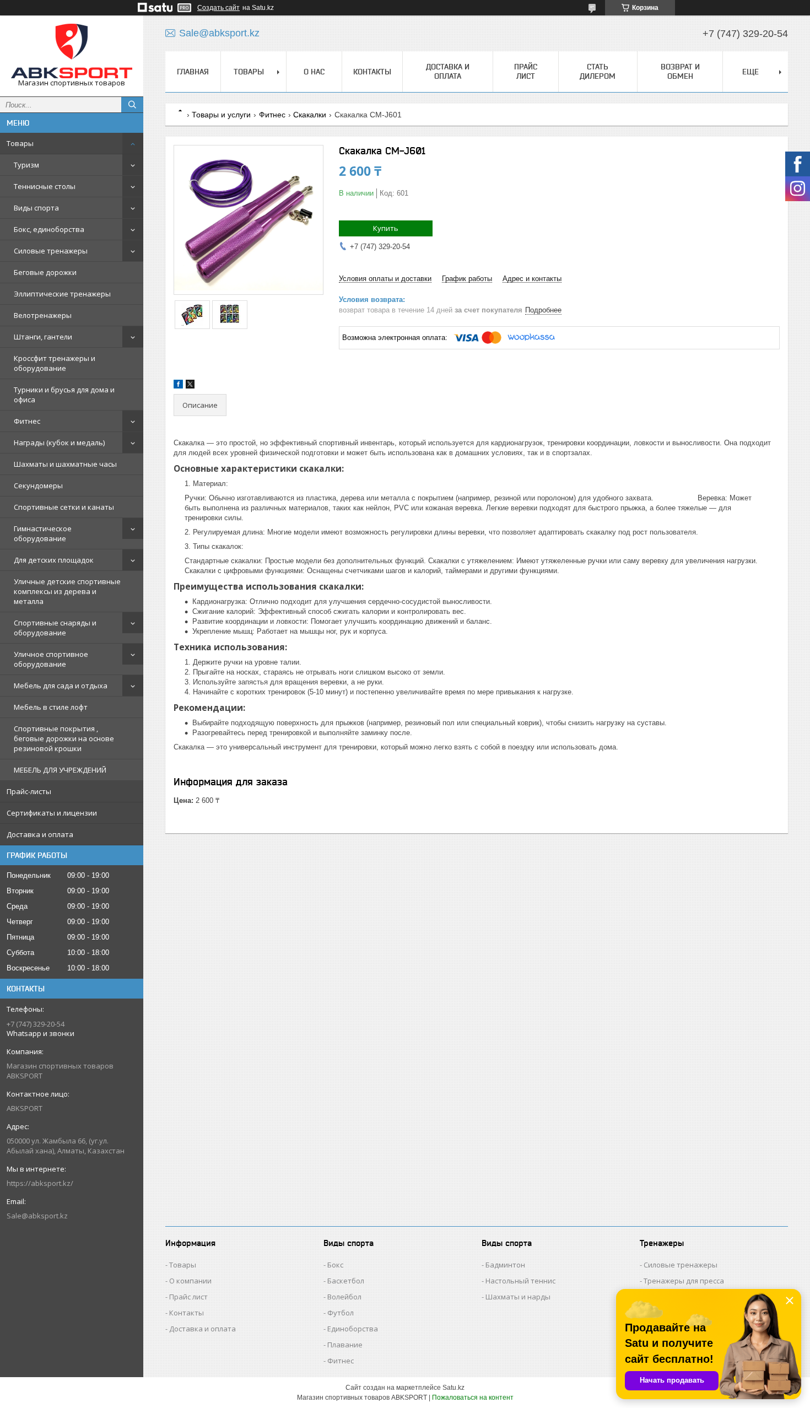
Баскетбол (345, 1281)
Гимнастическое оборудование (43, 533)
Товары (20, 143)
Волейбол (344, 1297)
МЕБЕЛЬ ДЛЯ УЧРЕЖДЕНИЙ (60, 770)
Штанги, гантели (43, 337)
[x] (190, 386)
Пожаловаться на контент (473, 1397)
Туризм (26, 165)
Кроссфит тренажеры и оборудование (54, 363)
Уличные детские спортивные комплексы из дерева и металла (67, 591)
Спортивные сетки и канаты (64, 507)
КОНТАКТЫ (372, 71)
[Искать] (132, 104)
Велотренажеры (43, 315)
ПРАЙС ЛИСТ (525, 71)
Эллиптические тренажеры (62, 294)
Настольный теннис (520, 1281)
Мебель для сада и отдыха (60, 685)
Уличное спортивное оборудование (51, 659)
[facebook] (178, 386)
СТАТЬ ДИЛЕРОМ (597, 71)
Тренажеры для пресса (684, 1281)
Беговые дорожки (45, 272)
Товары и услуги (221, 114)
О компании (190, 1281)
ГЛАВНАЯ (193, 71)
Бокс (335, 1265)
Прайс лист (188, 1297)
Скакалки (309, 114)
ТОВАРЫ (249, 71)
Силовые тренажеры (51, 251)
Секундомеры (38, 485)
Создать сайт (218, 8)
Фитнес (27, 421)
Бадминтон (505, 1265)
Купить (385, 228)
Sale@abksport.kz (37, 1216)
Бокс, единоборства (49, 229)
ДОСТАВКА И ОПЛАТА (447, 71)
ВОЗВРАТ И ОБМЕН (680, 71)
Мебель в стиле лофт (51, 707)
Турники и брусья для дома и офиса (64, 394)
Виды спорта (36, 208)
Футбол (340, 1313)
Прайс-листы (29, 791)
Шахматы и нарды (517, 1297)
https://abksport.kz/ (40, 1183)
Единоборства (352, 1329)
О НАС (314, 71)
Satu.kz (453, 1387)
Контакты (186, 1313)
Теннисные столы (44, 186)
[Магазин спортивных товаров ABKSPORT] (71, 51)
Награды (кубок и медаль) (59, 442)
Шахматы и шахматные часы (65, 464)
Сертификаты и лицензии (52, 813)
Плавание (345, 1345)
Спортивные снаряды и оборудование (55, 628)
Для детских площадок (54, 560)
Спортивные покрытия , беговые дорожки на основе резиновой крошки (64, 738)
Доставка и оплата (40, 834)
